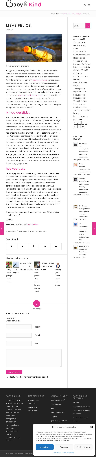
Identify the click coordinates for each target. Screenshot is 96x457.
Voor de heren (79, 42)
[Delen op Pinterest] (33, 246)
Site (36, 343)
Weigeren (64, 447)
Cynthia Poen (33, 224)
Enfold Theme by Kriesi (31, 454)
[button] (91, 427)
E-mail (38, 335)
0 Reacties (23, 231)
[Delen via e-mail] (55, 246)
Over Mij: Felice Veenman (33, 401)
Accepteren (44, 447)
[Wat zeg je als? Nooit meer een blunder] (2, 228)
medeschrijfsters (40, 80)
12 (79, 127)
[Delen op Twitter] (22, 246)
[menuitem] (83, 5)
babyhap (54, 417)
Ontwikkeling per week (81, 406)
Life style (9, 29)
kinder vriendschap (58, 412)
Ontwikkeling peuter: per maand (80, 419)
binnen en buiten (80, 116)
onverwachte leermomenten (30, 95)
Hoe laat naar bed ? (58, 400)
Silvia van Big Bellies (81, 64)
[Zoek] (83, 5)
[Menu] (89, 5)
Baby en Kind (19, 454)
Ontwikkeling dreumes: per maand (81, 412)
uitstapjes (77, 73)
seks (52, 408)
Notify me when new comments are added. (28, 377)
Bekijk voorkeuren (83, 447)
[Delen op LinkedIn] (44, 246)
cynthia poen (41, 231)
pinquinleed (78, 119)
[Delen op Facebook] (11, 246)
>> (83, 127)
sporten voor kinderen (59, 421)
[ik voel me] (34, 48)
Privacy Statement (68, 452)
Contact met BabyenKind (32, 408)
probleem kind (56, 404)
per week (76, 402)
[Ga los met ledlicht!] (94, 228)
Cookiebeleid (57, 452)
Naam (38, 327)
